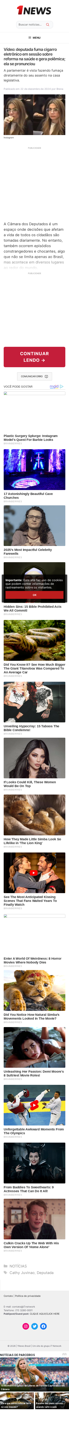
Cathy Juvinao (22, 1273)
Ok (34, 594)
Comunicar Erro (32, 376)
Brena (59, 88)
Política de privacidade (28, 1295)
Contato (8, 1295)
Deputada (45, 1273)
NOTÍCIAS (18, 1266)
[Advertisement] (34, 184)
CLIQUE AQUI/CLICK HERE (45, 1313)
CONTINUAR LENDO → (34, 357)
